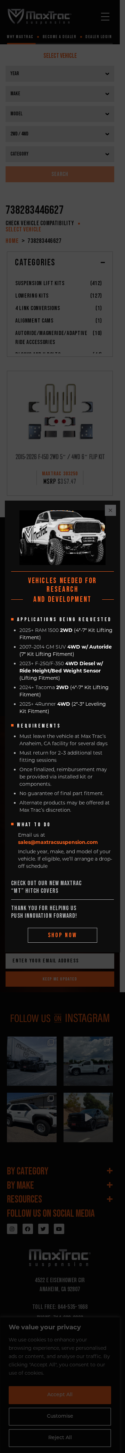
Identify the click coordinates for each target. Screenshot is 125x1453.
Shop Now (62, 935)
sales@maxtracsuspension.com (58, 842)
